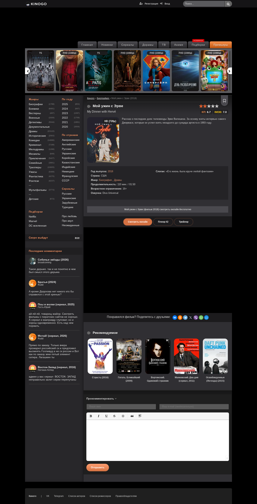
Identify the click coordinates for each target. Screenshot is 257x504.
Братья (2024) (47, 281)
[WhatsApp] (201, 317)
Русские (67, 148)
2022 (65, 117)
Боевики (34, 108)
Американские (71, 139)
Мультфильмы (37, 189)
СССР (65, 180)
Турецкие (67, 207)
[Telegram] (185, 317)
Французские (70, 175)
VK (47, 496)
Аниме (178, 44)
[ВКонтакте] (175, 317)
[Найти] (228, 4)
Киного (32, 496)
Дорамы (148, 44)
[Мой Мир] (206, 317)
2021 (65, 122)
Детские (34, 198)
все (77, 237)
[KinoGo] (36, 3)
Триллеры (35, 167)
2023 (65, 113)
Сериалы (127, 44)
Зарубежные (69, 202)
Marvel (33, 221)
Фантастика (36, 176)
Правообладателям (126, 496)
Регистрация (151, 3)
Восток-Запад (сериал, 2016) (57, 367)
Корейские (68, 157)
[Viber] (196, 317)
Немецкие (68, 171)
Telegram (59, 496)
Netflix (32, 216)
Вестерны (35, 113)
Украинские (69, 153)
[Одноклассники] (180, 317)
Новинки (107, 44)
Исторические (37, 135)
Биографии (36, 104)
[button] (90, 416)
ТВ (164, 44)
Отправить (97, 467)
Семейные (35, 162)
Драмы (118, 180)
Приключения (37, 158)
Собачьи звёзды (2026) (53, 259)
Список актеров (76, 496)
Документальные (39, 126)
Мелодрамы (36, 149)
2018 (110, 171)
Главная (87, 44)
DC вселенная (37, 225)
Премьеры (221, 44)
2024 (65, 108)
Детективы (35, 122)
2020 (65, 126)
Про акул (67, 220)
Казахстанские (71, 162)
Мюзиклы (34, 153)
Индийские (68, 166)
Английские (69, 144)
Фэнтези (34, 180)
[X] (190, 317)
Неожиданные (70, 225)
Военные (34, 117)
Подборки (198, 43)
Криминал (35, 144)
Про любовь (69, 216)
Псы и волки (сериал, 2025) (56, 304)
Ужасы (33, 171)
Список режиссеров (100, 496)
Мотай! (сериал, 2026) (52, 335)
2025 (65, 104)
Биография (106, 180)
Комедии (34, 140)
